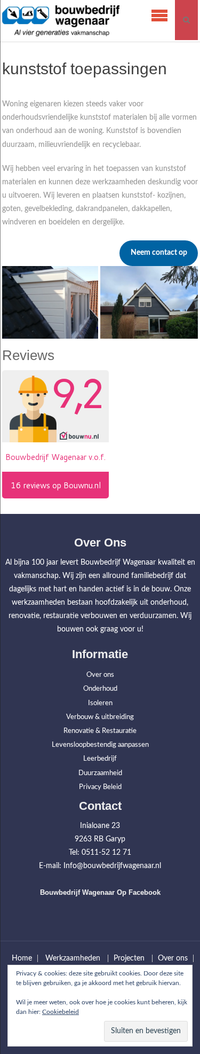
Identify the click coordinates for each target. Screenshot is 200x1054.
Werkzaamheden (72, 958)
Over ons (100, 675)
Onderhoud (100, 688)
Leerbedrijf (100, 758)
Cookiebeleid (60, 1012)
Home (22, 958)
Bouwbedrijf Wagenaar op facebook (100, 892)
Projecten (129, 958)
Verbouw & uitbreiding (100, 717)
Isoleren (100, 703)
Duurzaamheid (100, 773)
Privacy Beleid (100, 787)
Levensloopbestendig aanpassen (100, 744)
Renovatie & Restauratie (100, 731)
